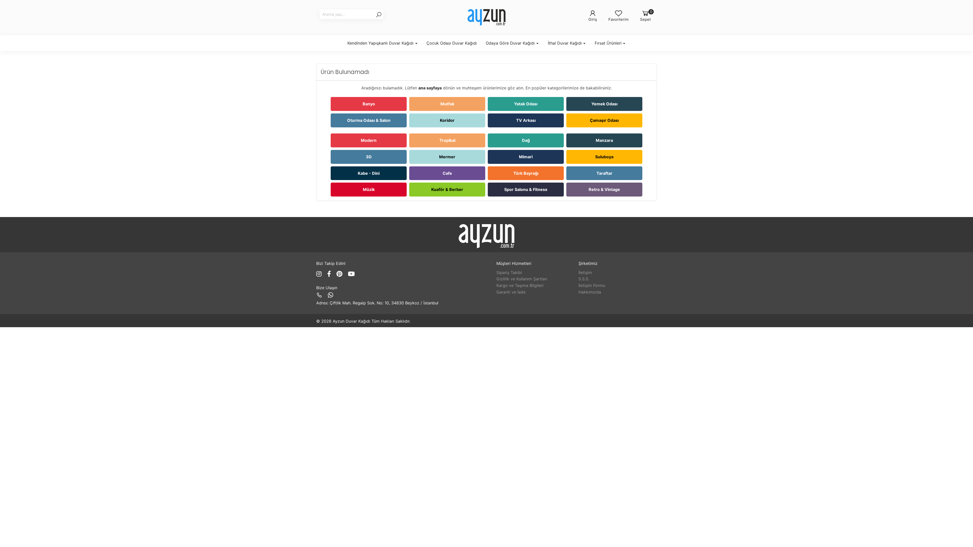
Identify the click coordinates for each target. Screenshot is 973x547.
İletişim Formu (591, 285)
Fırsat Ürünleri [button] (609, 43)
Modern (369, 140)
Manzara (604, 140)
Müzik (369, 189)
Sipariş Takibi (509, 272)
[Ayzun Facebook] (330, 274)
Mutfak (447, 103)
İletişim (585, 272)
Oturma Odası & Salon (368, 120)
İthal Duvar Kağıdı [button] (565, 43)
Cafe (447, 173)
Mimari (526, 156)
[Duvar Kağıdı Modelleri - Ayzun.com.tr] (486, 17)
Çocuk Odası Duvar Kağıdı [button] (451, 43)
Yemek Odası (604, 103)
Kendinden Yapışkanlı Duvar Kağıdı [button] (381, 43)
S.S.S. (583, 278)
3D (369, 156)
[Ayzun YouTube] (351, 274)
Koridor (447, 120)
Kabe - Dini (369, 173)
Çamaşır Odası (604, 120)
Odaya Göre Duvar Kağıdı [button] (511, 43)
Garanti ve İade (511, 292)
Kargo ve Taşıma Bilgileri (520, 285)
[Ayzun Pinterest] (340, 274)
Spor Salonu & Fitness (525, 189)
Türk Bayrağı (525, 173)
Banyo (369, 103)
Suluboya (604, 156)
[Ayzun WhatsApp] (330, 295)
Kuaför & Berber (447, 189)
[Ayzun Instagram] (319, 274)
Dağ (526, 140)
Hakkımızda (589, 292)
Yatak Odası (525, 103)
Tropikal (447, 140)
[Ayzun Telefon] (320, 295)
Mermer (447, 156)
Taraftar (604, 173)
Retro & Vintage (604, 189)
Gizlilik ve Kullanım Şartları (521, 278)
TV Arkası (526, 120)
